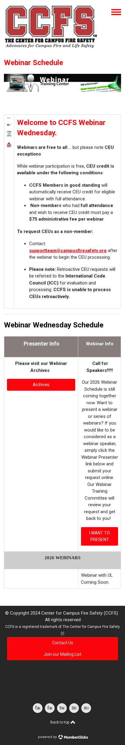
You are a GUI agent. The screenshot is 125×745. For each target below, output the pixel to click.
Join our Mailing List (62, 654)
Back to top (60, 722)
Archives (41, 384)
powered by (48, 737)
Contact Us (62, 642)
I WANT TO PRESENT (99, 536)
